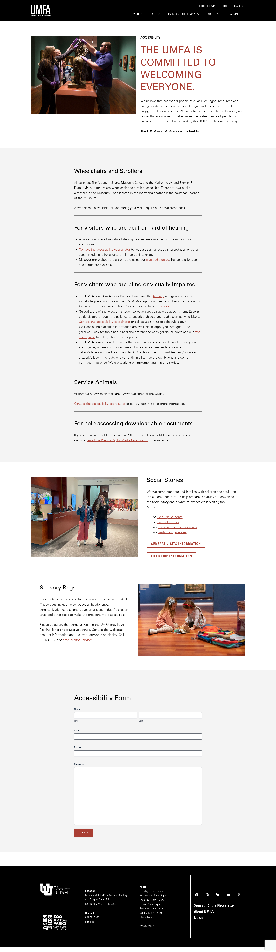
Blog (225, 6)
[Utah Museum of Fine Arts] (41, 10)
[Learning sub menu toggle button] (242, 14)
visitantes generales (172, 532)
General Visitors (168, 522)
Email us (89, 922)
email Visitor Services (78, 640)
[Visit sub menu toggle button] (142, 14)
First (76, 721)
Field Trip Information (171, 556)
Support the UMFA (207, 6)
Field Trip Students (170, 517)
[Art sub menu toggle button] (159, 14)
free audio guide (157, 260)
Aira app (158, 296)
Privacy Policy (147, 926)
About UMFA (204, 912)
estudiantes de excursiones (177, 527)
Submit (83, 833)
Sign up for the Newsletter (214, 906)
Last (141, 721)
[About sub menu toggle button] (218, 14)
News (198, 918)
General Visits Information (176, 544)
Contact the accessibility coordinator (104, 249)
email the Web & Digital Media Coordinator (117, 440)
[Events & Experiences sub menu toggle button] (198, 14)
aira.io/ (164, 306)
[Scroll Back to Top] (273, 949)
